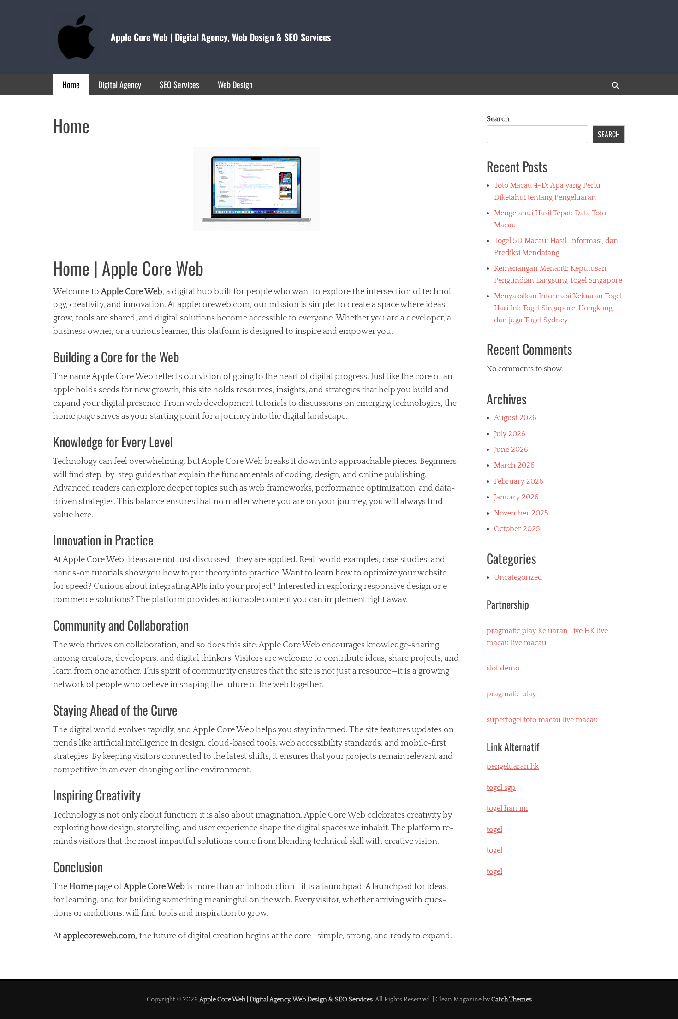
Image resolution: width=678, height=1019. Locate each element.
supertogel (504, 720)
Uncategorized (518, 577)
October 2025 (517, 529)
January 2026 (516, 497)
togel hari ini (507, 808)
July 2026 (509, 434)
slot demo (503, 668)
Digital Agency (119, 84)
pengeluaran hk (513, 766)
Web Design (235, 84)
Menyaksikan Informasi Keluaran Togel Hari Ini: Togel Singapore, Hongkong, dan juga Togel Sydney (558, 308)
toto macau (542, 720)
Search (498, 119)
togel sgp (501, 787)
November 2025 (521, 513)
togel (494, 871)
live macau (529, 643)
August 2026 (515, 418)
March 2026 (514, 465)
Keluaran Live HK (566, 631)
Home (71, 84)
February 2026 (518, 481)
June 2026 (511, 449)
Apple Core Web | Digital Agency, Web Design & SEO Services (221, 37)
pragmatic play (511, 631)
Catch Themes (511, 999)
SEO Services (179, 84)
